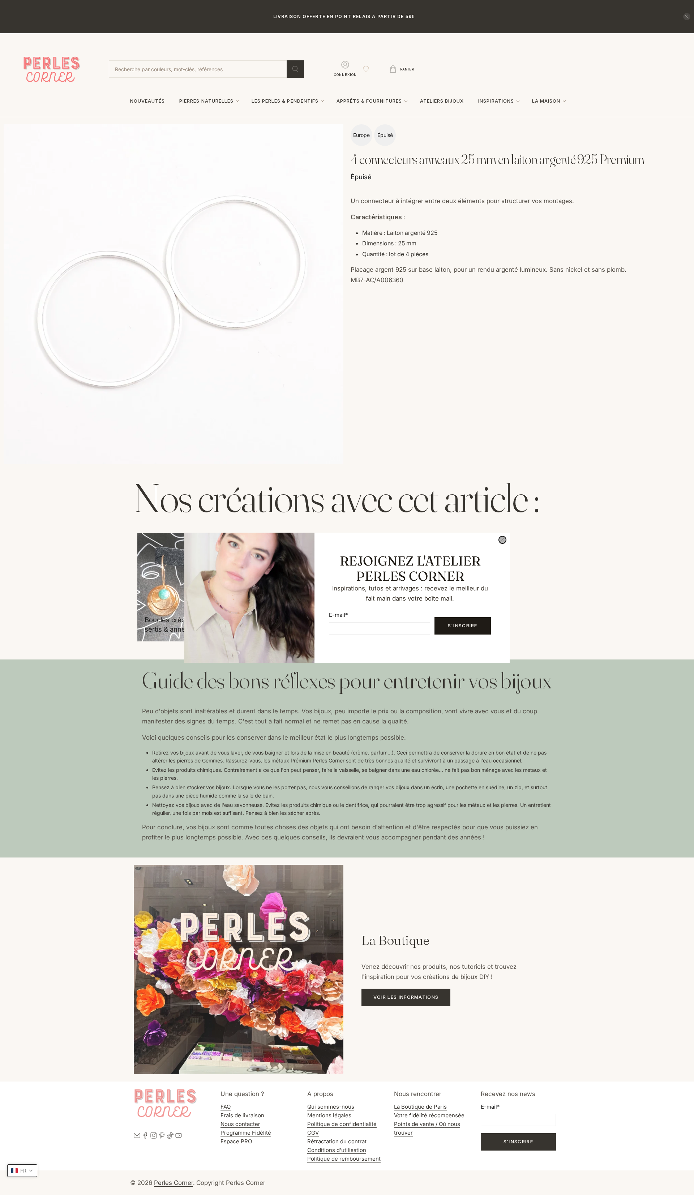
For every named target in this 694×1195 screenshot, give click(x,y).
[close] (502, 539)
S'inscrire (462, 625)
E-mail (338, 614)
